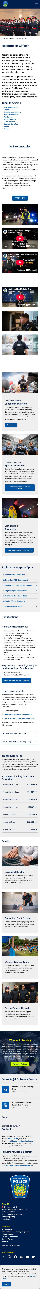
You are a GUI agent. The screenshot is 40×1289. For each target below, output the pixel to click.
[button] (20, 344)
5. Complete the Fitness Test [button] (15, 596)
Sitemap (5, 1241)
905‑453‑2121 (13, 1139)
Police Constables (11, 107)
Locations (6, 1219)
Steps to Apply (10, 119)
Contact (7, 129)
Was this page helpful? (11, 1245)
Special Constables (11, 115)
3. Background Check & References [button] (17, 585)
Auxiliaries (8, 117)
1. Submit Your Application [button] (14, 575)
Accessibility (7, 1229)
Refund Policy (7, 1239)
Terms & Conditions (10, 1237)
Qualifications (9, 122)
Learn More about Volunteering (19, 550)
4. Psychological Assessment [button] (15, 590)
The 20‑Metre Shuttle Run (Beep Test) (19, 719)
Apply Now (20, 198)
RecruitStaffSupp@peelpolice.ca (19, 1165)
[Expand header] (37, 4)
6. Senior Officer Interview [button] (14, 601)
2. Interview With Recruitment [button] (15, 580)
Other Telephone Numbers (12, 1214)
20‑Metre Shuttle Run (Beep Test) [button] (17, 742)
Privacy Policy (7, 1234)
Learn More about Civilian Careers (19, 488)
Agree (6, 1284)
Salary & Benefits (11, 124)
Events (6, 126)
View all (5, 1117)
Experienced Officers (12, 112)
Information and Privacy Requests (15, 1232)
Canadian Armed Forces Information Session (21, 1104)
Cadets (7, 110)
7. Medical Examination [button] (12, 606)
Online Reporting (8, 1217)
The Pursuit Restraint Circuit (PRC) (18, 715)
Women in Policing (20, 1064)
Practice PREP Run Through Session (23, 1088)
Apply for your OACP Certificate (16, 680)
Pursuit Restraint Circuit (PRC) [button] (15, 733)
